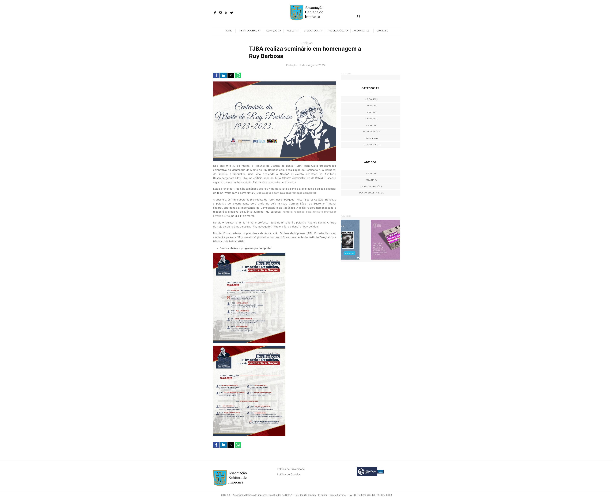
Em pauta (371, 125)
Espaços (271, 30)
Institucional (248, 30)
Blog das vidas (371, 145)
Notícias (307, 43)
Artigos (371, 112)
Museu (291, 30)
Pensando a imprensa (371, 193)
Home (228, 30)
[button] (216, 75)
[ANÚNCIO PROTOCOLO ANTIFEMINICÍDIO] (359, 239)
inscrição (245, 182)
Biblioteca (311, 30)
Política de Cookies (288, 474)
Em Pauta (371, 173)
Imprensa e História (371, 186)
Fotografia (371, 138)
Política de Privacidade (291, 469)
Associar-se (362, 30)
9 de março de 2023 (312, 65)
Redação (291, 65)
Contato (382, 30)
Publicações (336, 30)
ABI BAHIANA (371, 99)
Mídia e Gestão (371, 131)
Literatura (371, 118)
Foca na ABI (371, 180)
